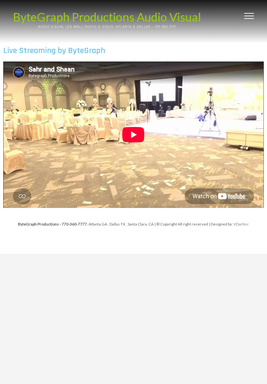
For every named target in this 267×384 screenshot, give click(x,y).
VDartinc (241, 224)
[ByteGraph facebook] (128, 241)
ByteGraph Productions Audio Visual (107, 17)
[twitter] (144, 241)
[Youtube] (159, 241)
